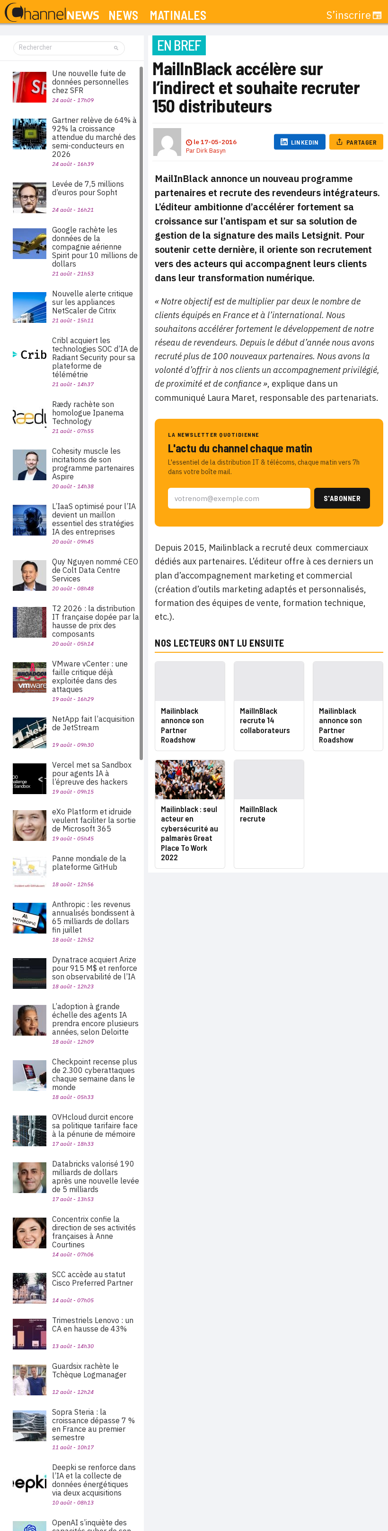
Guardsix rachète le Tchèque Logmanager (89, 1370)
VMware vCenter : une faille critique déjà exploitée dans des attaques (90, 676)
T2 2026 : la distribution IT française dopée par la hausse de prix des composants (95, 621)
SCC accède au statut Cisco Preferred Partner (92, 1279)
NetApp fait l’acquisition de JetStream (93, 723)
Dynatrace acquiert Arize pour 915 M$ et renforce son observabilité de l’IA (94, 968)
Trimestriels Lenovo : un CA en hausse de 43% (92, 1324)
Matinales (178, 15)
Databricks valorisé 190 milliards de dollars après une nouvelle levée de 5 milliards (95, 1176)
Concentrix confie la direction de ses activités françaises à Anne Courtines (94, 1231)
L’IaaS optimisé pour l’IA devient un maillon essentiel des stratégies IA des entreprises (94, 519)
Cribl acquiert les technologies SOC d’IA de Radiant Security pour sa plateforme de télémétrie (95, 357)
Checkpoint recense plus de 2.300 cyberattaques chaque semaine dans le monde (94, 1074)
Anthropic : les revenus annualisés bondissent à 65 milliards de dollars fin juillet (93, 917)
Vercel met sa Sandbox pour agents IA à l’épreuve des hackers (92, 773)
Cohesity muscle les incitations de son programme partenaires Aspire (93, 463)
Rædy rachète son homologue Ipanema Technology (88, 412)
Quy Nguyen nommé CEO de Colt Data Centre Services (95, 570)
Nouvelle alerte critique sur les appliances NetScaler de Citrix (92, 302)
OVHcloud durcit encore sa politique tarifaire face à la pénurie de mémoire (95, 1125)
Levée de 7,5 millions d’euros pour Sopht (88, 188)
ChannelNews (52, 13)
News (123, 15)
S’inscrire (348, 15)
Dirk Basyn (211, 151)
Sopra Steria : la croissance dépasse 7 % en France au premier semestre (93, 1424)
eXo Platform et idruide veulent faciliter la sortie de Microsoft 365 (94, 820)
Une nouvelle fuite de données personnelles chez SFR (90, 82)
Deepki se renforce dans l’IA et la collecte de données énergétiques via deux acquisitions (94, 1479)
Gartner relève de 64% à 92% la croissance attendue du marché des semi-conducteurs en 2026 (94, 137)
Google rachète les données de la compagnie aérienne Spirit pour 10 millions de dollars (95, 246)
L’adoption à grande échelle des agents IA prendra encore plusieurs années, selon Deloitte (95, 1019)
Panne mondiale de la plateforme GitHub (89, 863)
